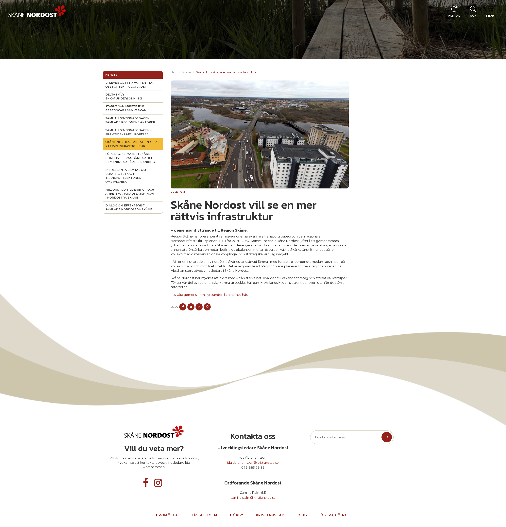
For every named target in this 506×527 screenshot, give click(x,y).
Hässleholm (204, 515)
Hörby (236, 515)
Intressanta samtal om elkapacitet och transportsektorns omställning (125, 176)
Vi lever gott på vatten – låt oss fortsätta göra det (130, 84)
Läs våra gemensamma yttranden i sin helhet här (209, 295)
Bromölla (167, 515)
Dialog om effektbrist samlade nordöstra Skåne (128, 207)
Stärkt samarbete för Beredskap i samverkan (125, 108)
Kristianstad (270, 515)
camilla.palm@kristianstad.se (253, 498)
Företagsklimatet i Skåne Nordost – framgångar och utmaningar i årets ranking (130, 158)
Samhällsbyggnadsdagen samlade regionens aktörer (130, 120)
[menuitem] (473, 11)
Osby (302, 515)
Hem (174, 72)
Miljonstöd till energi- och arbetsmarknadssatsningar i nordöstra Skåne (130, 193)
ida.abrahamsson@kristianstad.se (253, 463)
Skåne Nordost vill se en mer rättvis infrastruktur (131, 144)
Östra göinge (335, 515)
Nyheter (112, 75)
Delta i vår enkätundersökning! (123, 96)
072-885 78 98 (253, 467)
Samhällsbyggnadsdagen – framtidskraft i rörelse (128, 132)
